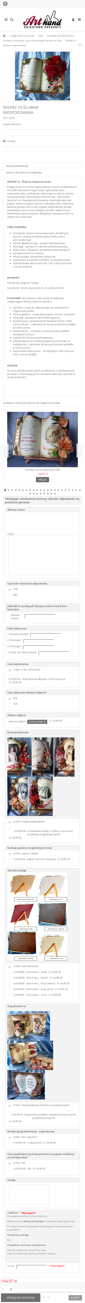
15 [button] (55, 490)
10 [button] (37, 490)
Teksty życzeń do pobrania (24, 172)
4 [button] (16, 490)
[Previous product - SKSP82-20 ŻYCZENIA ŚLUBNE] (79, 44)
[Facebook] (5, 3)
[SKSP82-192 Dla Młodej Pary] (42, 439)
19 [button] (69, 490)
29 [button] (51, 493)
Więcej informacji (17, 166)
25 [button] (37, 493)
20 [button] (73, 490)
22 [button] (80, 490)
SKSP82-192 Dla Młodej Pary (42, 470)
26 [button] (41, 493)
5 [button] (19, 490)
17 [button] (62, 490)
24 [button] (33, 493)
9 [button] (33, 490)
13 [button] (48, 490)
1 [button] (5, 490)
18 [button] (65, 490)
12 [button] (44, 490)
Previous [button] (4, 450)
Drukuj (11, 141)
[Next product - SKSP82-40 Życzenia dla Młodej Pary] (81, 44)
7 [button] (26, 490)
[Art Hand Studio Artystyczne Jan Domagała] (42, 19)
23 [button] (30, 493)
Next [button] (80, 450)
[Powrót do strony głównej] (4, 35)
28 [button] (48, 493)
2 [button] (8, 490)
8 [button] (30, 490)
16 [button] (58, 490)
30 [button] (55, 493)
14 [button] (51, 490)
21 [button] (76, 490)
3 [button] (12, 490)
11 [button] (41, 490)
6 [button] (23, 490)
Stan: (5, 117)
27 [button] (44, 493)
